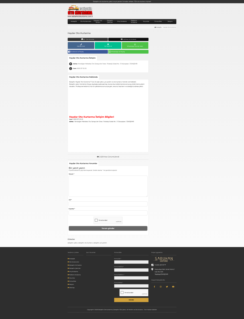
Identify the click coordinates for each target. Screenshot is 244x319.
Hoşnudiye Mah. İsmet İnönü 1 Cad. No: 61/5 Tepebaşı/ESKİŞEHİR (165, 271)
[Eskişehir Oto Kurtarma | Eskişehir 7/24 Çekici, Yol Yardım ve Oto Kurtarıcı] (80, 11)
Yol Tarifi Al (108, 46)
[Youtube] (173, 287)
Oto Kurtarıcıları (85, 21)
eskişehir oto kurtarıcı (85, 243)
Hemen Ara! (81, 46)
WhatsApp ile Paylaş (118, 52)
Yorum (71, 174)
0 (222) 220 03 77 (160, 265)
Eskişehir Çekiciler (110, 21)
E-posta (72, 209)
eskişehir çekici (73, 243)
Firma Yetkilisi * (119, 266)
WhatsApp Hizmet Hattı (135, 46)
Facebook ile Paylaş (77, 52)
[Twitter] (167, 287)
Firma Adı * (117, 258)
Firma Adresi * (118, 282)
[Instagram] (161, 287)
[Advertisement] (108, 101)
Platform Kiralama (134, 21)
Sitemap (72, 287)
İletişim (170, 21)
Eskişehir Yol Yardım (98, 21)
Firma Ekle (158, 21)
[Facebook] (154, 287)
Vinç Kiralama (122, 21)
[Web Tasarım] (163, 259)
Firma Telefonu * (119, 274)
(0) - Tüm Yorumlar (88, 39)
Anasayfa (74, 21)
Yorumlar (146, 21)
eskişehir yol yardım (100, 243)
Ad (70, 200)
